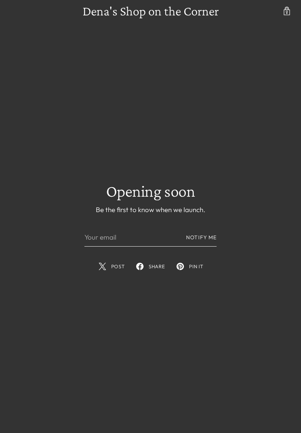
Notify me (201, 237)
